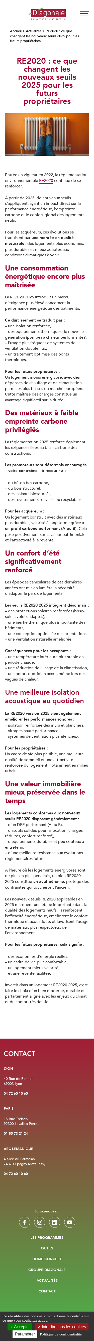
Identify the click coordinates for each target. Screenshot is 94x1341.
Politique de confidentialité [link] (61, 1334)
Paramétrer (25, 1334)
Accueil (16, 31)
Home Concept (47, 1259)
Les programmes (47, 1238)
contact (47, 1291)
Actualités (33, 31)
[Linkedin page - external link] (54, 1222)
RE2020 (46, 180)
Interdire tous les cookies (63, 1327)
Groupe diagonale (47, 1270)
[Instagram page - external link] (39, 1222)
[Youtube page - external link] (69, 1222)
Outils (47, 1248)
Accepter (21, 1327)
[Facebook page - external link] (24, 1222)
